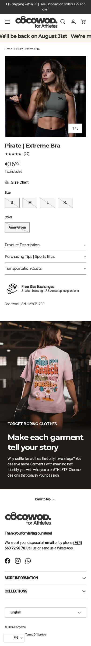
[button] (83, 22)
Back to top (43, 499)
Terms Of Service (35, 634)
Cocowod (12, 304)
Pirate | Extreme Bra (27, 49)
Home (8, 49)
